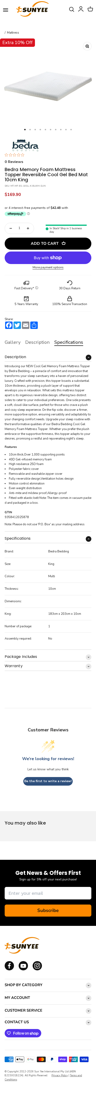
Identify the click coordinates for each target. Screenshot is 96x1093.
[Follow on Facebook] (9, 969)
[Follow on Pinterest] (37, 969)
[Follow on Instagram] (23, 969)
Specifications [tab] (68, 342)
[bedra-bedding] (24, 145)
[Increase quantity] (28, 228)
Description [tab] (37, 342)
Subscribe (48, 910)
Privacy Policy (59, 1075)
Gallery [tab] (13, 342)
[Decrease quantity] (11, 228)
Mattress (13, 33)
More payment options (48, 268)
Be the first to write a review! (48, 781)
